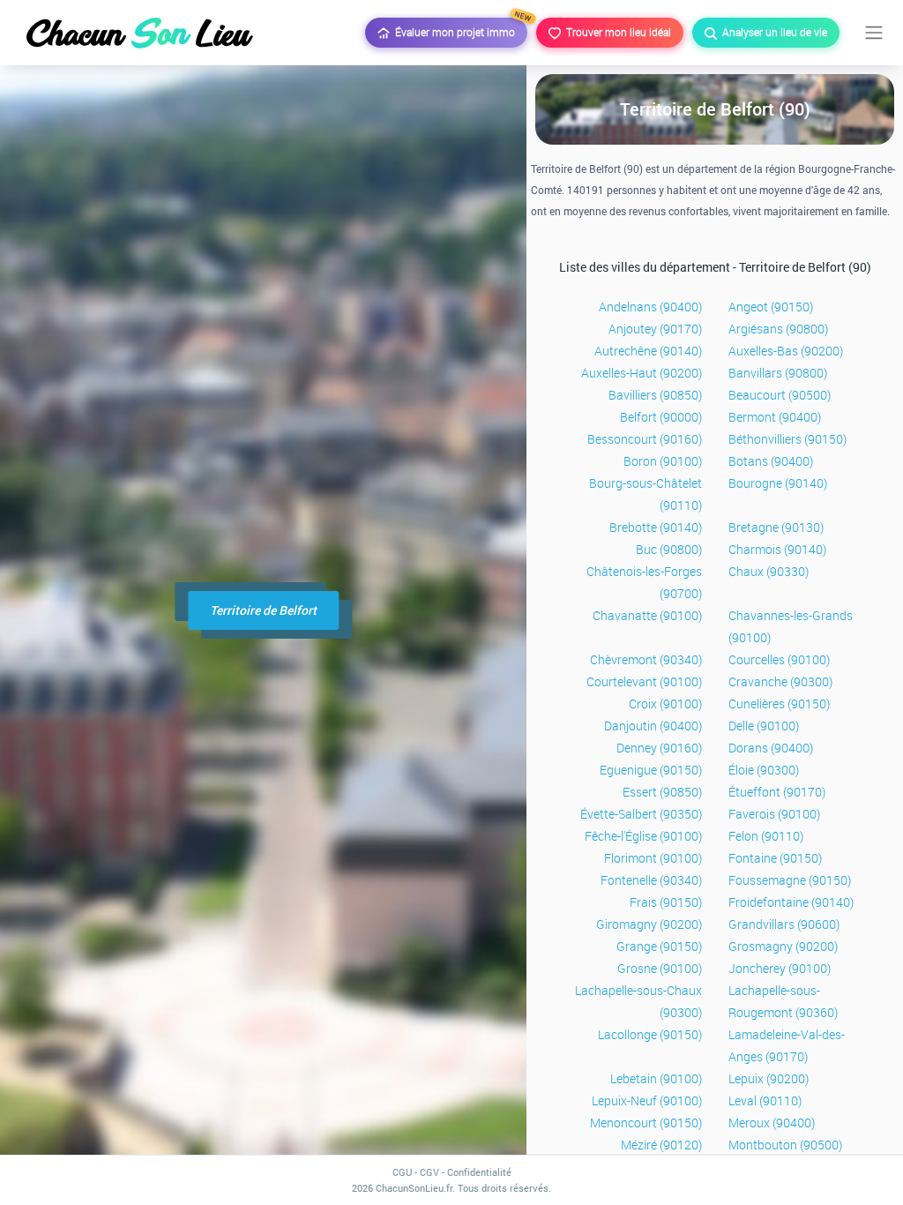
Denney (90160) (659, 747)
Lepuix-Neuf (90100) (647, 1100)
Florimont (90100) (653, 857)
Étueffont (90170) (776, 791)
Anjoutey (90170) (655, 328)
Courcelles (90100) (779, 659)
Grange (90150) (659, 946)
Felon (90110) (765, 835)
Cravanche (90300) (780, 681)
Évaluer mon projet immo (458, 28)
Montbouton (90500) (785, 1144)
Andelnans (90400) (650, 306)
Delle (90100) (763, 725)
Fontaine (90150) (775, 857)
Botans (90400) (770, 461)
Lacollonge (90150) (650, 1034)
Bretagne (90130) (776, 527)
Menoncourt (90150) (646, 1122)
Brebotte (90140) (655, 527)
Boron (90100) (662, 461)
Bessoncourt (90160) (644, 438)
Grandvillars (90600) (784, 924)
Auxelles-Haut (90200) (641, 372)
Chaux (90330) (768, 571)
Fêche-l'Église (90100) (643, 835)
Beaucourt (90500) (779, 394)
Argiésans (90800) (778, 328)
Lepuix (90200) (768, 1078)
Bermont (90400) (774, 416)
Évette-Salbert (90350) (641, 813)
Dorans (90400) (770, 747)
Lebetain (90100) (656, 1078)
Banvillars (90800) (777, 372)
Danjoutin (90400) (653, 725)
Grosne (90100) (659, 968)
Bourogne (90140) (777, 483)
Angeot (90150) (770, 306)
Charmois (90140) (777, 549)
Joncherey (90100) (779, 968)
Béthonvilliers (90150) (787, 438)
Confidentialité (479, 1172)
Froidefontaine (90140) (791, 902)
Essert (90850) (662, 791)
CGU (402, 1172)
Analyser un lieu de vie (772, 32)
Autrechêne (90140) (648, 350)
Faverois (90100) (774, 813)
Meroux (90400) (771, 1122)
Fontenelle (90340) (651, 880)
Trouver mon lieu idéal (616, 32)
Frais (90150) (666, 902)
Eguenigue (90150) (651, 769)
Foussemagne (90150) (789, 880)
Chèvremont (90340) (646, 659)
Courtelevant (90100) (644, 681)
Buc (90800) (669, 549)
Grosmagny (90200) (783, 946)
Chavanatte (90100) (647, 615)
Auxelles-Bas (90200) (785, 350)
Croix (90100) (665, 703)
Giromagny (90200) (649, 924)
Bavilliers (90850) (655, 394)
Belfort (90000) (661, 416)
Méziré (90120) (661, 1144)
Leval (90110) (765, 1100)
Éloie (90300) (763, 769)
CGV (429, 1172)
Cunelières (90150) (779, 703)
